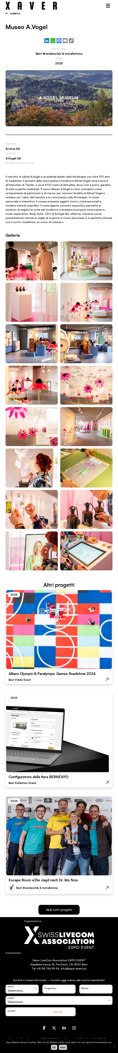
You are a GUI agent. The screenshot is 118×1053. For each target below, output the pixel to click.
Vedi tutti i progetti (59, 910)
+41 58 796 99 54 (47, 968)
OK (54, 1047)
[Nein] (114, 1045)
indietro (15, 13)
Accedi (58, 1011)
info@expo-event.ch (73, 968)
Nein (63, 1047)
